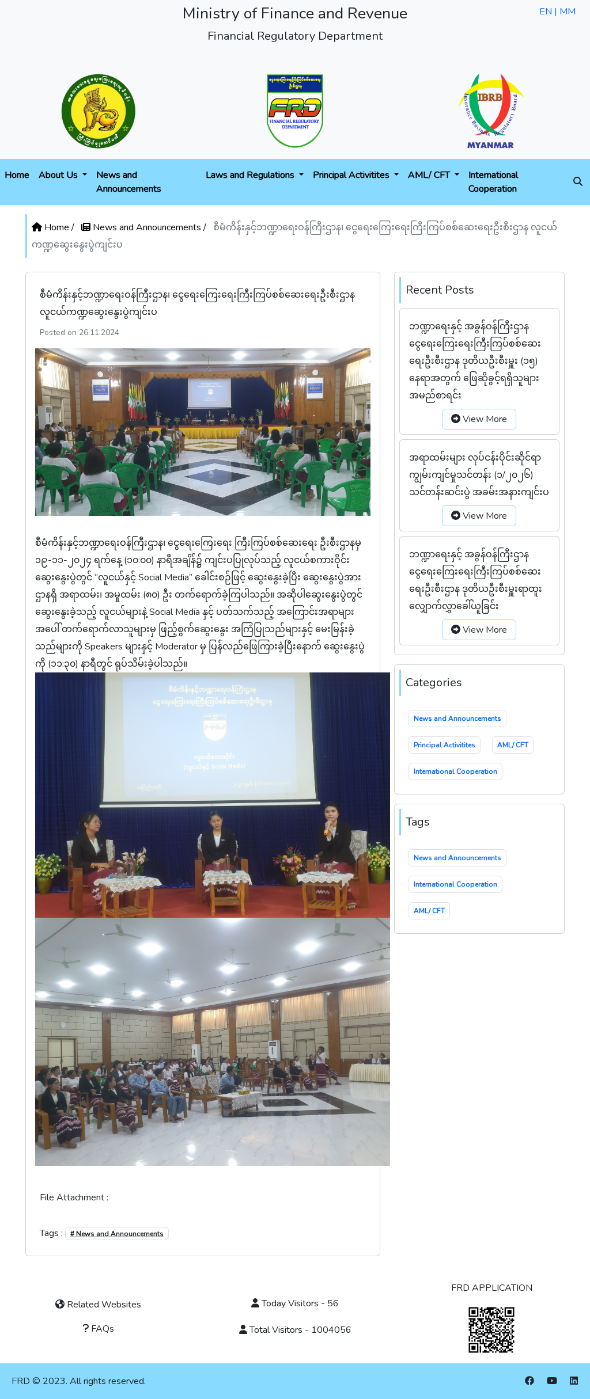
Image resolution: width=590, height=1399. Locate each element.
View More (483, 419)
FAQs (101, 1328)
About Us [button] (59, 175)
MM (567, 11)
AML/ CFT (430, 175)
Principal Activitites (352, 175)
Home (17, 175)
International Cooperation (493, 182)
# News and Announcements (117, 1233)
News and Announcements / (149, 227)
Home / (59, 227)
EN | (549, 11)
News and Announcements (128, 182)
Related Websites (103, 1304)
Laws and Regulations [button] (251, 175)
